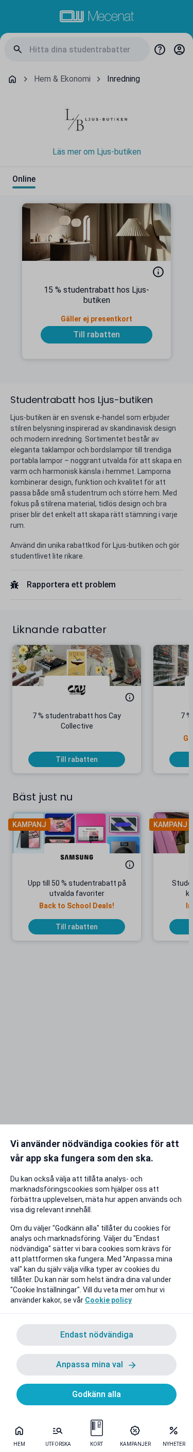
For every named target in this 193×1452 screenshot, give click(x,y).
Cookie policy (108, 1300)
